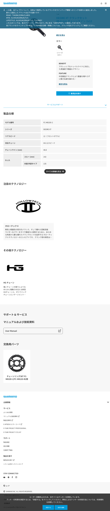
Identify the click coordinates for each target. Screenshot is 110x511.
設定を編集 (61, 507)
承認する (48, 507)
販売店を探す (76, 93)
